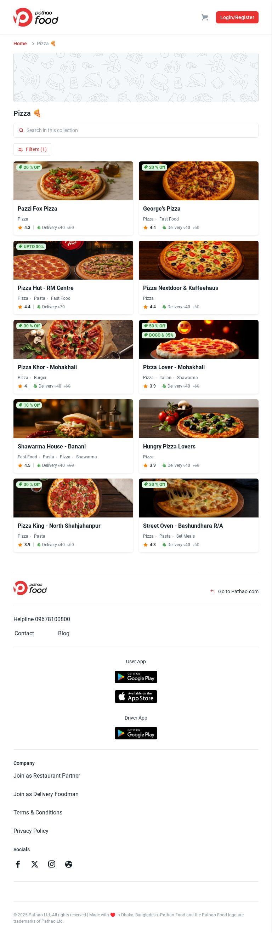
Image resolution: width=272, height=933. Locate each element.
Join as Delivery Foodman (46, 794)
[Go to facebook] (17, 865)
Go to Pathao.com (238, 591)
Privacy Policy (31, 831)
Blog (63, 633)
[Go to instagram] (51, 865)
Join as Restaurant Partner (46, 775)
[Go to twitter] (34, 865)
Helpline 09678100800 (41, 619)
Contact (24, 633)
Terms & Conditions (37, 812)
